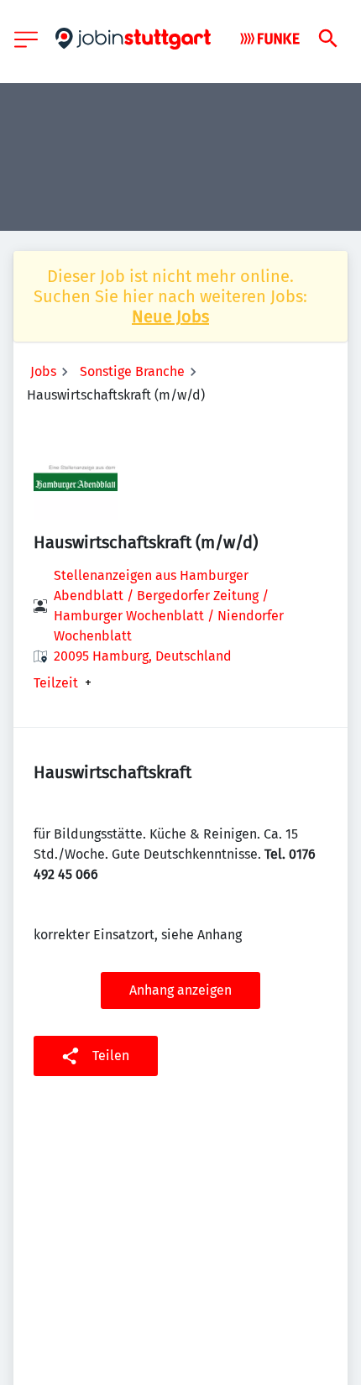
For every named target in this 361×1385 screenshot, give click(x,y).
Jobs (43, 371)
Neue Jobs (170, 316)
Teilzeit (56, 683)
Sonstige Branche (132, 371)
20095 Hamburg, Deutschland (143, 656)
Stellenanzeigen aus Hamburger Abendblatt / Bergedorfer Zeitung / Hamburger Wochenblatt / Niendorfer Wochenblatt (169, 605)
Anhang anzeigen (180, 990)
